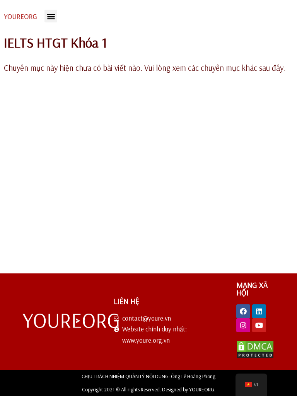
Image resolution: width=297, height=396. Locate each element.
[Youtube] (259, 325)
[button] (50, 16)
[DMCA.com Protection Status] (255, 356)
